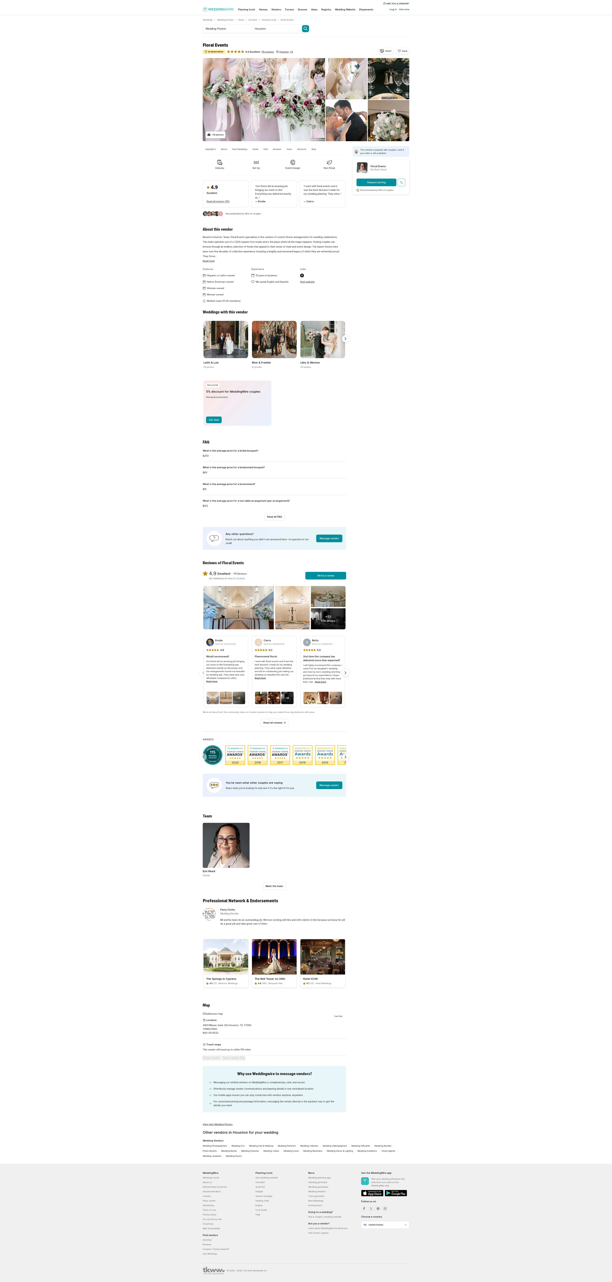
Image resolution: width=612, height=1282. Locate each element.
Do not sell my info (212, 1219)
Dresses (302, 9)
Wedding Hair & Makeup (261, 1145)
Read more (209, 261)
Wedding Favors (234, 1156)
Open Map (338, 1016)
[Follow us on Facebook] (302, 275)
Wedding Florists (225, 19)
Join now (404, 9)
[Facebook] (364, 1208)
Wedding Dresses (250, 1151)
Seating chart (262, 1200)
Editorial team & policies (215, 1187)
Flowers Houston (212, 1058)
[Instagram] (385, 1208)
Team (289, 149)
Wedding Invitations (367, 1151)
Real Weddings (240, 149)
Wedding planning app (319, 1177)
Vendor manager (263, 1196)
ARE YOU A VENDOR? (397, 3)
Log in (393, 9)
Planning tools (246, 9)
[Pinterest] (378, 1208)
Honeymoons (315, 1205)
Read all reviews (272, 722)
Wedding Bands (229, 1151)
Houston (253, 19)
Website (345, 9)
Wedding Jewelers (212, 1156)
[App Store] (372, 1195)
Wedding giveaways (318, 1187)
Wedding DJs (238, 1145)
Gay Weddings (210, 1253)
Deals (255, 149)
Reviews (277, 149)
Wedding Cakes (271, 1151)
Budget (259, 1191)
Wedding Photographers (215, 1145)
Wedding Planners (287, 1145)
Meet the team (274, 886)
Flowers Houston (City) (233, 1058)
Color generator (316, 1196)
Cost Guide (261, 1210)
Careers (207, 1196)
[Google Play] (396, 1195)
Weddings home (211, 1177)
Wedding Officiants (360, 1145)
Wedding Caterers (309, 1145)
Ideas (314, 9)
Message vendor (329, 538)
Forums (289, 9)
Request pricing (376, 182)
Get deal (214, 419)
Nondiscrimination (212, 1191)
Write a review (325, 575)
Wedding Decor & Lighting (340, 1151)
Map (314, 149)
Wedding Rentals (382, 1145)
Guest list (260, 1187)
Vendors (276, 9)
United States (376, 1224)
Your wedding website (266, 1177)
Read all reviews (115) (218, 201)
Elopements (366, 9)
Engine (258, 1205)
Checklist (260, 1182)
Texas (241, 19)
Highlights (210, 149)
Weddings (208, 19)
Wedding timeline (317, 1191)
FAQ (265, 149)
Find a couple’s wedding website (324, 1216)
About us (207, 1182)
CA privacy (208, 1223)
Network (301, 149)
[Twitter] (371, 1208)
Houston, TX (286, 51)
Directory (207, 1240)
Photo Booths (210, 1151)
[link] (226, 345)
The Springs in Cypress (221, 979)
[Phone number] (401, 182)
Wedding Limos (291, 1151)
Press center (209, 1200)
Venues (263, 9)
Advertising (208, 1205)
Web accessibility (211, 1228)
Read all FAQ (274, 516)
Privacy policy (209, 1214)
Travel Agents (388, 1151)
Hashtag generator (317, 1182)
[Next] (345, 338)
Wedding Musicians (312, 1151)
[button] (274, 538)
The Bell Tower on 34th (270, 979)
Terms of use (209, 1210)
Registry (326, 9)
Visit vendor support (318, 1233)
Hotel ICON (310, 979)
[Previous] (203, 338)
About (224, 149)
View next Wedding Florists (218, 1124)
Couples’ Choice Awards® (216, 1249)
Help (257, 1214)
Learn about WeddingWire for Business (328, 1228)
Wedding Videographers (335, 1145)
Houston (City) (269, 19)
